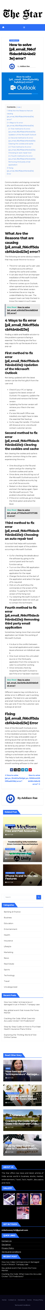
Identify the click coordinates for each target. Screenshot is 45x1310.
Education (8, 923)
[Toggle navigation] (24, 27)
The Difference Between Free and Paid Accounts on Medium (22, 831)
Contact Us (6, 1241)
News (6, 958)
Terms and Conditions (11, 1252)
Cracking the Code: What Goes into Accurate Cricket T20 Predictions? (22, 1123)
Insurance (8, 941)
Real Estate (9, 964)
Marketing (20, 873)
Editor (10, 834)
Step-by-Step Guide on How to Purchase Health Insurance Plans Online (21, 1148)
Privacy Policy (8, 1248)
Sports (7, 970)
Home (4, 1300)
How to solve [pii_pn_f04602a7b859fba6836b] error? (13, 778)
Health (7, 935)
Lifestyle (7, 946)
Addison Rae (25, 66)
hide (18, 107)
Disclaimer (6, 1245)
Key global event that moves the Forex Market (21, 1097)
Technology (14, 40)
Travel (7, 981)
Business (8, 918)
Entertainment (10, 929)
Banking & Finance (12, 912)
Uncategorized (10, 987)
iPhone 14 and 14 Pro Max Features (21, 877)
